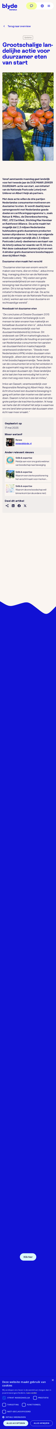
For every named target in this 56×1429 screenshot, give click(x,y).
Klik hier (28, 1256)
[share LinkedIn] (13, 505)
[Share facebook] (19, 505)
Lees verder (31, 1393)
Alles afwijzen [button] (41, 1423)
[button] (41, 5)
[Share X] (25, 505)
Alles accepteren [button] (16, 1423)
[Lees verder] (28, 461)
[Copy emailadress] (49, 1257)
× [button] (53, 1380)
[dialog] (28, 1403)
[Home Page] (9, 7)
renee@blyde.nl (24, 443)
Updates (28, 37)
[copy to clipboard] (7, 505)
